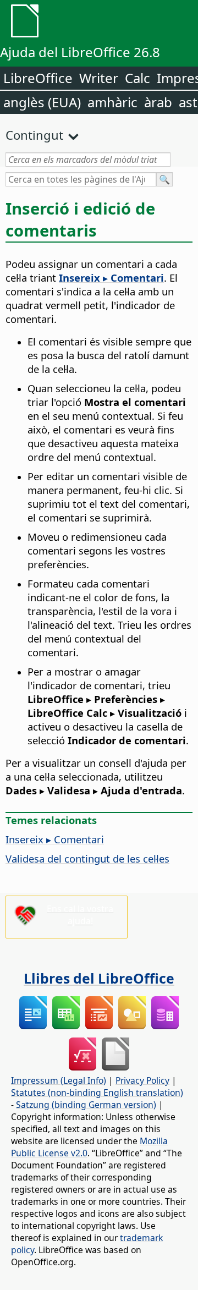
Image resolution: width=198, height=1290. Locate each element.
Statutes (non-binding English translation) (97, 1092)
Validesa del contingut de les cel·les (87, 858)
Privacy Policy (142, 1080)
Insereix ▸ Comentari (55, 839)
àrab (158, 102)
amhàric (112, 102)
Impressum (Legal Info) (58, 1080)
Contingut (34, 135)
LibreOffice (38, 78)
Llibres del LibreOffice (99, 978)
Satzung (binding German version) (86, 1105)
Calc (137, 78)
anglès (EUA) (42, 102)
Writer (98, 78)
